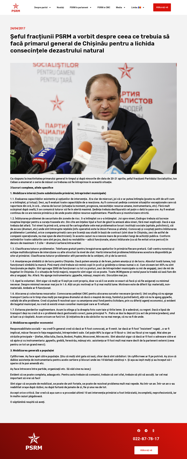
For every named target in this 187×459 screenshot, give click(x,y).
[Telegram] (146, 431)
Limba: (134, 7)
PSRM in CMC (103, 7)
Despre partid (40, 7)
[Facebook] (139, 431)
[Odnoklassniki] (153, 431)
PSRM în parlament (79, 7)
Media (119, 7)
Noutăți (60, 7)
